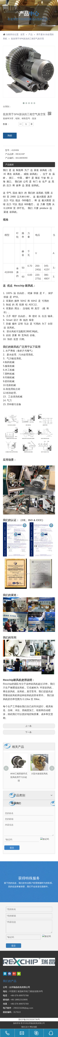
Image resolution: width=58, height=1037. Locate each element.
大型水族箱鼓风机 (18, 773)
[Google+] (14, 974)
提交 (12, 847)
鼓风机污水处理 (39, 773)
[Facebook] (9, 974)
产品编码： (10, 158)
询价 (9, 135)
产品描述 (9, 164)
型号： (8, 150)
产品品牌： (10, 154)
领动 (23, 1027)
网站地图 (33, 1027)
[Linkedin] (5, 974)
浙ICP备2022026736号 (29, 1019)
